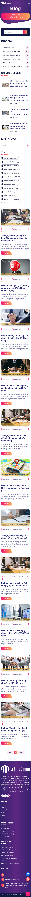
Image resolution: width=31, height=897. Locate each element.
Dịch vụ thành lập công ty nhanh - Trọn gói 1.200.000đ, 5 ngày (15, 633)
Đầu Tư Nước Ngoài (15, 63)
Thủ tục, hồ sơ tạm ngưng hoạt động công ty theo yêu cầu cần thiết (14, 238)
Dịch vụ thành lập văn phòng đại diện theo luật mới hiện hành (14, 388)
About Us (4, 809)
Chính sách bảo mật (7, 847)
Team (3, 812)
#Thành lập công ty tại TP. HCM (12, 180)
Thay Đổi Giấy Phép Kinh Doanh (15, 59)
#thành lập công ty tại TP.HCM (12, 177)
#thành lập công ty (9, 192)
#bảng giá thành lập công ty (11, 169)
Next (21, 752)
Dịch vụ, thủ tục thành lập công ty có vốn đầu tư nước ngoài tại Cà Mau (19, 126)
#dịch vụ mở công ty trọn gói (11, 199)
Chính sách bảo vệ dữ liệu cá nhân (11, 863)
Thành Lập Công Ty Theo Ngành (15, 51)
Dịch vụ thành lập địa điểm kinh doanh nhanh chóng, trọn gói (15, 488)
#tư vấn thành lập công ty (10, 184)
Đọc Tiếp (6, 253)
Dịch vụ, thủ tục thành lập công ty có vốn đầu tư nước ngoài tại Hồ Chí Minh (19, 112)
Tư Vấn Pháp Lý (6, 828)
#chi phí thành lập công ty (10, 165)
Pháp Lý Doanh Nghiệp (8, 834)
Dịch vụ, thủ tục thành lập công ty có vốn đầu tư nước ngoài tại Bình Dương (19, 97)
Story (3, 818)
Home (13, 15)
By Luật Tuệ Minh (18, 229)
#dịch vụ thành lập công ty (11, 158)
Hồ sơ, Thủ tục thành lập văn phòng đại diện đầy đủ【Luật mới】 (14, 338)
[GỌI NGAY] (28, 879)
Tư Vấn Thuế (5, 836)
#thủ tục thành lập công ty (10, 173)
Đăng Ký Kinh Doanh (15, 47)
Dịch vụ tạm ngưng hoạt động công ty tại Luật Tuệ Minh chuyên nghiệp (15, 288)
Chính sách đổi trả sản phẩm (9, 858)
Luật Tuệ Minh (15, 894)
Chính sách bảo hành (7, 860)
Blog (3, 815)
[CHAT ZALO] (28, 874)
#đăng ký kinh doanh (9, 195)
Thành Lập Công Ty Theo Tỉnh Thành (15, 66)
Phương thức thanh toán (8, 855)
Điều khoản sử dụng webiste (9, 850)
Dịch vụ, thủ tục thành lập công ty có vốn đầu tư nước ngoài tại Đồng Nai (19, 83)
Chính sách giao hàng (8, 852)
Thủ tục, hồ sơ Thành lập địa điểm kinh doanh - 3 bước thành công (14, 438)
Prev (10, 752)
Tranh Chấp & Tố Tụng (8, 831)
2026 (15, 145)
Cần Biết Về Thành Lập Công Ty (15, 55)
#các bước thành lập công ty (11, 162)
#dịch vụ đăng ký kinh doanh (11, 188)
